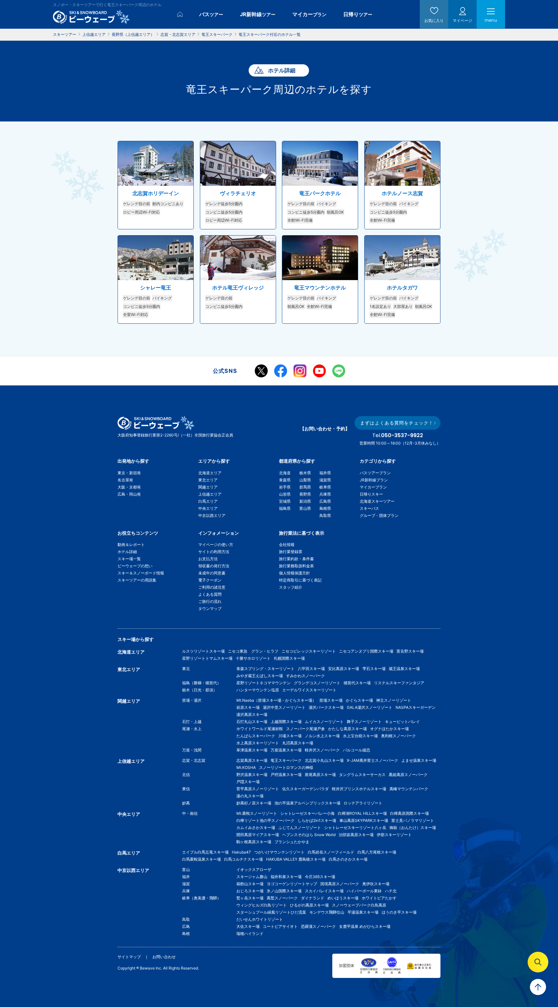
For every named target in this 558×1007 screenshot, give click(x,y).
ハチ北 (391, 890)
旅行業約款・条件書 (296, 558)
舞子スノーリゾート (364, 721)
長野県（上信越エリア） (133, 34)
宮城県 (285, 501)
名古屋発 (125, 479)
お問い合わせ (164, 956)
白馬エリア (208, 501)
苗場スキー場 (331, 700)
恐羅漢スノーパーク (318, 926)
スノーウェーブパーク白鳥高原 (361, 905)
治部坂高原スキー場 (356, 834)
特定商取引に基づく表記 (300, 580)
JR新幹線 (257, 14)
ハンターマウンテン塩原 (257, 689)
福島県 (285, 508)
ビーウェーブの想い (135, 565)
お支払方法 (208, 558)
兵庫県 (325, 494)
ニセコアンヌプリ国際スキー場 (366, 651)
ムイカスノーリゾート (324, 721)
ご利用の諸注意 (211, 587)
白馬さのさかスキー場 (348, 859)
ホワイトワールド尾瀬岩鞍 (259, 728)
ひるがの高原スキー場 (309, 905)
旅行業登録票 (290, 551)
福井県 (325, 472)
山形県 (285, 494)
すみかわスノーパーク (305, 675)
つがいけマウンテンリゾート (279, 852)
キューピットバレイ (402, 721)
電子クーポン (210, 580)
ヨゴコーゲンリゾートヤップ (292, 883)
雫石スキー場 (374, 668)
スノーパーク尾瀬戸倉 (305, 728)
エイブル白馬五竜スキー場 (205, 852)
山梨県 (305, 479)
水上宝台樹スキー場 (360, 735)
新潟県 (305, 501)
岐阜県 (325, 487)
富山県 (305, 508)
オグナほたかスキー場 (389, 728)
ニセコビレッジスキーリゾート (309, 651)
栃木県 (305, 472)
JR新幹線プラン (374, 479)
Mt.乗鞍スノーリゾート (256, 813)
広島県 (325, 501)
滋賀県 (325, 479)
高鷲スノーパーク (282, 898)
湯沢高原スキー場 (251, 714)
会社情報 (286, 544)
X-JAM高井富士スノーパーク (372, 760)
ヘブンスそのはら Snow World (309, 834)
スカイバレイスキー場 (324, 890)
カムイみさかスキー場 (255, 827)
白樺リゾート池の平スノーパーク (265, 820)
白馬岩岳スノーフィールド (331, 852)
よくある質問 (210, 594)
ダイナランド (312, 898)
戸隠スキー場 (248, 781)
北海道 (285, 472)
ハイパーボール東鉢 (364, 890)
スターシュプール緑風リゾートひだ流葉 (271, 912)
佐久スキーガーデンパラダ (305, 788)
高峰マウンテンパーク (408, 788)
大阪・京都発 (129, 487)
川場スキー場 (290, 735)
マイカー (309, 14)
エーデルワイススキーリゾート (309, 689)
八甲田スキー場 (311, 668)
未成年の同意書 (211, 573)
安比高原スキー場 (343, 668)
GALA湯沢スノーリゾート (369, 707)
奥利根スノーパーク (398, 735)
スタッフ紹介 (290, 587)
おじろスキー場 (250, 890)
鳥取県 (325, 515)
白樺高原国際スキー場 (409, 813)
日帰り (357, 14)
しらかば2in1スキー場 (317, 820)
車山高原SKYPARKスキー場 (363, 820)
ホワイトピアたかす (379, 898)
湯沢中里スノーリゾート (284, 707)
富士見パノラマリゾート (412, 820)
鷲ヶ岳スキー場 (250, 898)
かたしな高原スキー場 (347, 728)
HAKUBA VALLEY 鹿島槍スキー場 (296, 859)
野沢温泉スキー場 (251, 774)
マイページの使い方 (215, 544)
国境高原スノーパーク (339, 883)
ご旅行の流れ (210, 601)
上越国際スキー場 (286, 721)
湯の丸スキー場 (250, 795)
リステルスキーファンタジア (399, 682)
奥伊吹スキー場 (377, 883)
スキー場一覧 (129, 558)
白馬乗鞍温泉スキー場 (201, 859)
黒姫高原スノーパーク (408, 774)
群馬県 (305, 487)
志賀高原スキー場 (251, 760)
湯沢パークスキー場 (326, 707)
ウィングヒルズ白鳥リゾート (261, 905)
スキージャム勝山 (251, 876)
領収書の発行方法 (213, 565)
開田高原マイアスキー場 (257, 834)
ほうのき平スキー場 (399, 912)
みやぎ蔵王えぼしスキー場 (259, 675)
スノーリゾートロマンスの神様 (286, 767)
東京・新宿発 (129, 472)
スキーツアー (64, 34)
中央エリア (208, 508)
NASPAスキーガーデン (416, 707)
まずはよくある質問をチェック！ (396, 422)
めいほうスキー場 (342, 898)
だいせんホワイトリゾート (259, 919)
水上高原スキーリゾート (257, 742)
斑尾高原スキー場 (320, 774)
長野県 (305, 494)
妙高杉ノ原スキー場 (253, 803)
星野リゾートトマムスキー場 (207, 658)
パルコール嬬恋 (356, 750)
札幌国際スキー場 (289, 658)
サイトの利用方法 (213, 551)
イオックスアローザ (253, 869)
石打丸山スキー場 (251, 721)
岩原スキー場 (248, 707)
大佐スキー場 (248, 926)
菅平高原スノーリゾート (257, 788)
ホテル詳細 (127, 551)
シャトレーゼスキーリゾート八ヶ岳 (355, 827)
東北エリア (208, 479)
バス (211, 14)
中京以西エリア (211, 515)
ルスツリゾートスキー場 (203, 651)
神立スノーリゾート (393, 700)
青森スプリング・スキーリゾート (265, 668)
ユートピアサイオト (280, 926)
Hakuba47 (241, 852)
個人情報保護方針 (294, 573)
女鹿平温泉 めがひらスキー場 (364, 926)
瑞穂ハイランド (250, 933)
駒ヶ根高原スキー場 (253, 841)
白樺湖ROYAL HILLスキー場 (362, 813)
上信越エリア (94, 34)
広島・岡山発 (129, 494)
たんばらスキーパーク (255, 735)
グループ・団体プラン (379, 515)
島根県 (325, 508)
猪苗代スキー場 (357, 682)
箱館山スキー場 (250, 883)
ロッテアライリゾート (363, 803)
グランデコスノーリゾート (317, 682)
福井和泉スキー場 (286, 876)
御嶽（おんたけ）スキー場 (412, 827)
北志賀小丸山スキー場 (324, 760)
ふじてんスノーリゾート (299, 827)
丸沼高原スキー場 (297, 742)
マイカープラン (373, 487)
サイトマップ (129, 956)
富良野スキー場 (410, 651)
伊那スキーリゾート (394, 834)
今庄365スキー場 (320, 876)
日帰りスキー (371, 494)
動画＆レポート (131, 544)
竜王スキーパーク (217, 34)
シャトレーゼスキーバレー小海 (307, 813)
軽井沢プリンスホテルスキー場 (359, 788)
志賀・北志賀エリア (177, 34)
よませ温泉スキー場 (418, 760)
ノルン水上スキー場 (322, 735)
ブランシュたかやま (291, 841)
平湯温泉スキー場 (362, 912)
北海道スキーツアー (377, 501)
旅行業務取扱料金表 (296, 565)
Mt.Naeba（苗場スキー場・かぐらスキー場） (276, 700)
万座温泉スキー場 (286, 750)
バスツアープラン (375, 472)
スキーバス (369, 508)
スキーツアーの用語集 (137, 580)
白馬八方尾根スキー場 (376, 852)
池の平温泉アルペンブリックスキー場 (307, 803)
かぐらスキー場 (359, 700)
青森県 (285, 479)
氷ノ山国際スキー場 (284, 890)
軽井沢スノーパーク (322, 750)
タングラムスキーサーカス (362, 774)
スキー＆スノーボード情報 (141, 573)
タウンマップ (210, 608)
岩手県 (285, 487)
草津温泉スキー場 (251, 750)
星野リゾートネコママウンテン (263, 682)
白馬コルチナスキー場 (243, 859)
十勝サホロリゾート (253, 658)
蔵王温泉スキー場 (404, 668)
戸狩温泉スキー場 (286, 774)
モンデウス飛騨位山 (326, 912)
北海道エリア (210, 472)
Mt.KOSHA (246, 767)
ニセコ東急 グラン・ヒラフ (253, 651)
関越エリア (208, 487)
